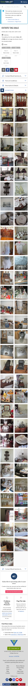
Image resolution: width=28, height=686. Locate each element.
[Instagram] (13, 679)
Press (20, 669)
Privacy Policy (20, 667)
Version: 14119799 (14, 656)
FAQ (8, 666)
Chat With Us (15, 648)
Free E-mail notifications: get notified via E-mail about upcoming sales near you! (14, 661)
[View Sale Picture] (6, 100)
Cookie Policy (20, 673)
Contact (8, 673)
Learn (7, 667)
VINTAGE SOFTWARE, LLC (18, 651)
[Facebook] (7, 679)
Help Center (20, 671)
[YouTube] (17, 679)
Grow (7, 669)
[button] (14, 76)
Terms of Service (20, 666)
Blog (8, 671)
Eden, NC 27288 (18, 632)
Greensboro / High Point (17, 634)
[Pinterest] (20, 679)
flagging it (21, 611)
